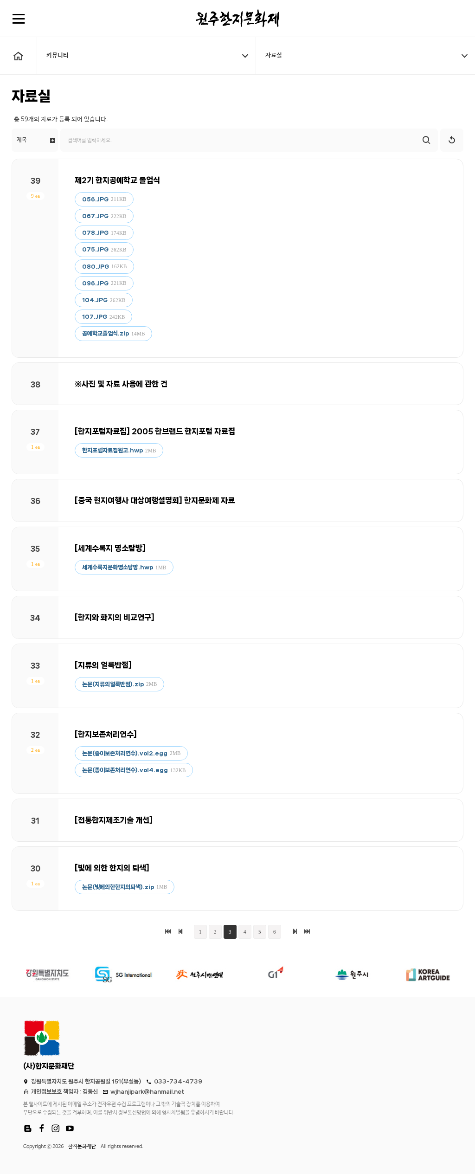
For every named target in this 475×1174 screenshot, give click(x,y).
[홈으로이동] (18, 55)
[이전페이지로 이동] (180, 931)
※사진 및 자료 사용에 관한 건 (121, 384)
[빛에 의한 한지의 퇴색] (112, 868)
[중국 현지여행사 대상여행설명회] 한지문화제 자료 (155, 500)
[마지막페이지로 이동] (307, 931)
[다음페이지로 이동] (295, 931)
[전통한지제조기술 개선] (114, 820)
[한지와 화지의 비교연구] (114, 617)
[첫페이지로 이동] (168, 931)
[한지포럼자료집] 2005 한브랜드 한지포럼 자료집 (155, 431)
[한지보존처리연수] (106, 734)
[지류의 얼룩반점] (103, 665)
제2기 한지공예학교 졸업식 (117, 180)
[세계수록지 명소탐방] (110, 548)
